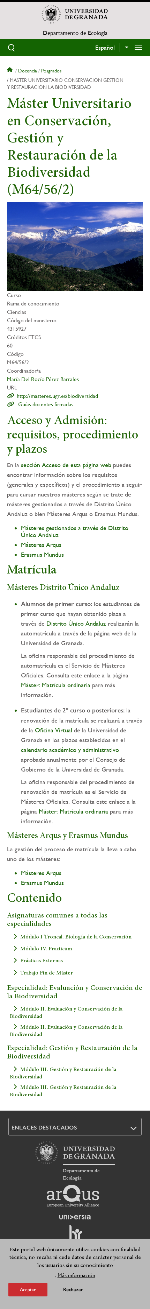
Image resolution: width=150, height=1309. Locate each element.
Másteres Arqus (41, 544)
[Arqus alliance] (73, 1196)
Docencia (27, 70)
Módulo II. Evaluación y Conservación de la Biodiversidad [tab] (66, 1013)
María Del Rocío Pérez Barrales (43, 379)
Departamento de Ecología (75, 32)
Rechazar (73, 1290)
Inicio (10, 70)
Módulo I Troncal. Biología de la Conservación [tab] (76, 936)
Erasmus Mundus (42, 554)
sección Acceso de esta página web (66, 465)
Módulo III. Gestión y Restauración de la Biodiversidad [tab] (63, 1073)
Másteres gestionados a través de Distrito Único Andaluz (74, 531)
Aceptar (28, 1289)
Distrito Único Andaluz (76, 623)
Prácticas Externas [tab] (41, 961)
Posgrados (51, 70)
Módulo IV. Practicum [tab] (46, 948)
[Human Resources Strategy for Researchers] (75, 1236)
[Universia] (75, 1217)
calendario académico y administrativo (70, 749)
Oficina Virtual (53, 730)
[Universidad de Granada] (75, 14)
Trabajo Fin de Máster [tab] (46, 973)
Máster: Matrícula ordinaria (55, 685)
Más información (76, 1275)
